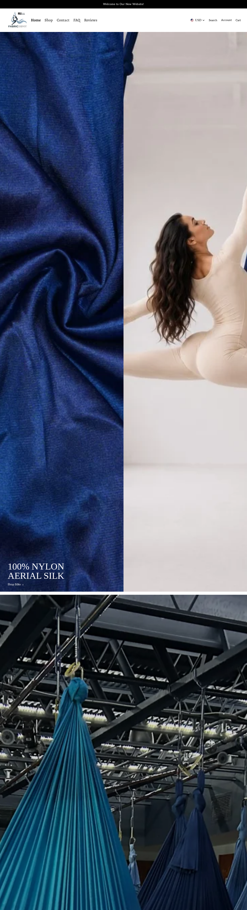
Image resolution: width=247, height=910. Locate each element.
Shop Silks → (16, 584)
